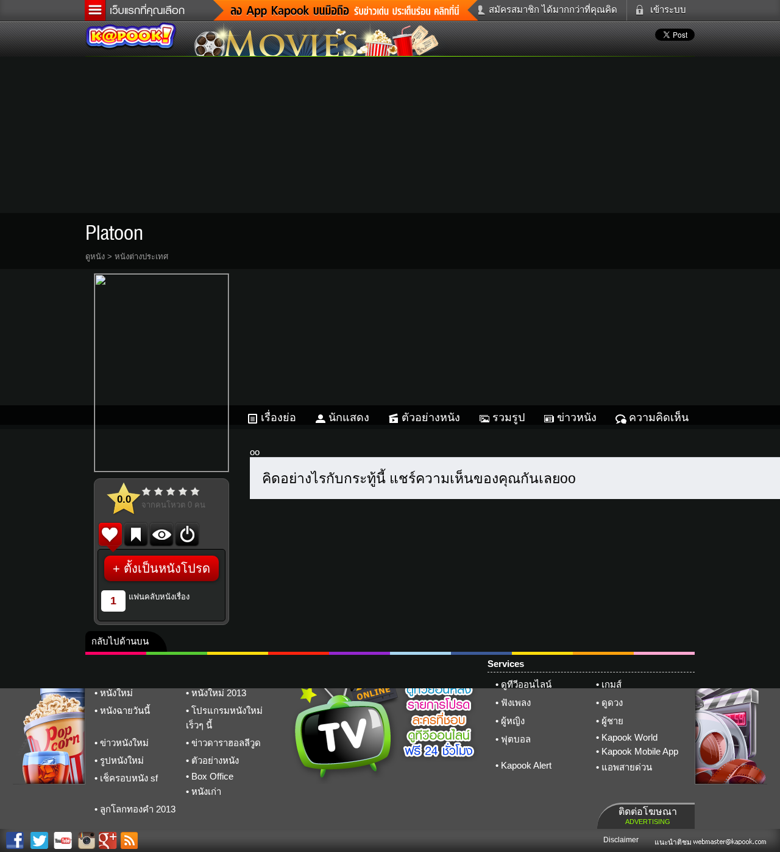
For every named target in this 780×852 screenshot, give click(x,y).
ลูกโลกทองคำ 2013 (138, 809)
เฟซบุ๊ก (298, 653)
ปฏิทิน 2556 (237, 653)
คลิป (115, 653)
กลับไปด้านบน (120, 641)
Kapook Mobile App (639, 751)
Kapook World (629, 737)
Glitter (664, 653)
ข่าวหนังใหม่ (124, 743)
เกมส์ (611, 684)
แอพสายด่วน (626, 767)
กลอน (481, 653)
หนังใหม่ (116, 693)
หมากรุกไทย (603, 653)
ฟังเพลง (516, 702)
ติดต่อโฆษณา (648, 815)
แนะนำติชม (673, 842)
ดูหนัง (95, 256)
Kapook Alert (526, 765)
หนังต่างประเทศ (141, 256)
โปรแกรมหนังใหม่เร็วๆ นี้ (224, 717)
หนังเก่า (206, 791)
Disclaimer (621, 840)
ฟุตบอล (516, 739)
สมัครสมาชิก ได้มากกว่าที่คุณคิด (553, 9)
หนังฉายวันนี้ (125, 710)
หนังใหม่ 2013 (218, 693)
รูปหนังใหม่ (122, 760)
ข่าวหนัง (577, 417)
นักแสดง (348, 417)
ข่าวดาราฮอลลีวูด (226, 743)
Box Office (212, 776)
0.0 (124, 499)
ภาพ (176, 653)
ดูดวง (612, 702)
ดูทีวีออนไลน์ (526, 684)
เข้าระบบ (668, 9)
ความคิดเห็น (659, 417)
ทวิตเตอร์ (359, 653)
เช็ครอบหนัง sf (129, 778)
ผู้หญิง (513, 721)
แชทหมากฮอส (542, 653)
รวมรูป (508, 417)
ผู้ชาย (612, 721)
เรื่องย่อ (278, 417)
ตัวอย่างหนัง (431, 417)
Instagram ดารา (420, 653)
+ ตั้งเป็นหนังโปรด (161, 568)
